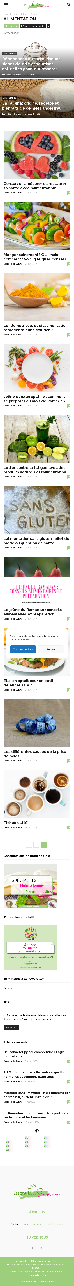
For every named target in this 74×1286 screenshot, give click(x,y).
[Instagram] (41, 1248)
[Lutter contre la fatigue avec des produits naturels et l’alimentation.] (37, 439)
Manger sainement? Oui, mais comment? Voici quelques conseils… (36, 256)
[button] (69, 5)
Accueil (7, 14)
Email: (7, 1001)
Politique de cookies (37, 1275)
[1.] (26, 1146)
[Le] (26, 1138)
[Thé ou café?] (37, 794)
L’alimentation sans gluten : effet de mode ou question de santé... (36, 540)
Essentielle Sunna (11, 74)
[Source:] (7, 1150)
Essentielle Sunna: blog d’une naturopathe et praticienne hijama (35, 1266)
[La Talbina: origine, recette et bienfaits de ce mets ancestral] (37, 110)
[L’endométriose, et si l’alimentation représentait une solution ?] (37, 297)
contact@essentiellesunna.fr (47, 1224)
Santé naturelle (54, 1271)
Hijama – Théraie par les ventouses (26, 1271)
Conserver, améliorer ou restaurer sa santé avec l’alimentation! (35, 185)
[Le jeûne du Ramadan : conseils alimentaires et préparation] (37, 581)
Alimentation (20, 14)
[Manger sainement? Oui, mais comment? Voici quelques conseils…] (37, 226)
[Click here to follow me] (37, 1131)
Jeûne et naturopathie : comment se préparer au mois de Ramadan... (36, 398)
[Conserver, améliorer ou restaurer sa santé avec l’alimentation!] (37, 155)
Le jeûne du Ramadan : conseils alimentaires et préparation (33, 611)
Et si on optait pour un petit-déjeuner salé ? (29, 682)
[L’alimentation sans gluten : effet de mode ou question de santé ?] (37, 510)
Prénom (8, 988)
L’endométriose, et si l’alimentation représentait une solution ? (36, 327)
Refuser (51, 649)
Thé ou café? (16, 822)
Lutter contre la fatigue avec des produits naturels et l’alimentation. (35, 469)
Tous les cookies (23, 649)
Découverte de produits (32, 26)
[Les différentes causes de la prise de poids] (37, 723)
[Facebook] (32, 1248)
